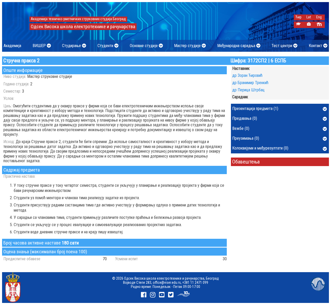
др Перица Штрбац (248, 89)
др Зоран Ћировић (247, 75)
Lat (308, 17)
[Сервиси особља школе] (308, 24)
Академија (12, 45)
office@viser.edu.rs (167, 282)
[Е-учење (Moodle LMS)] (319, 24)
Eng (319, 17)
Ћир (298, 17)
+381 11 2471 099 (195, 282)
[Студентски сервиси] (298, 24)
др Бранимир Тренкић (250, 82)
